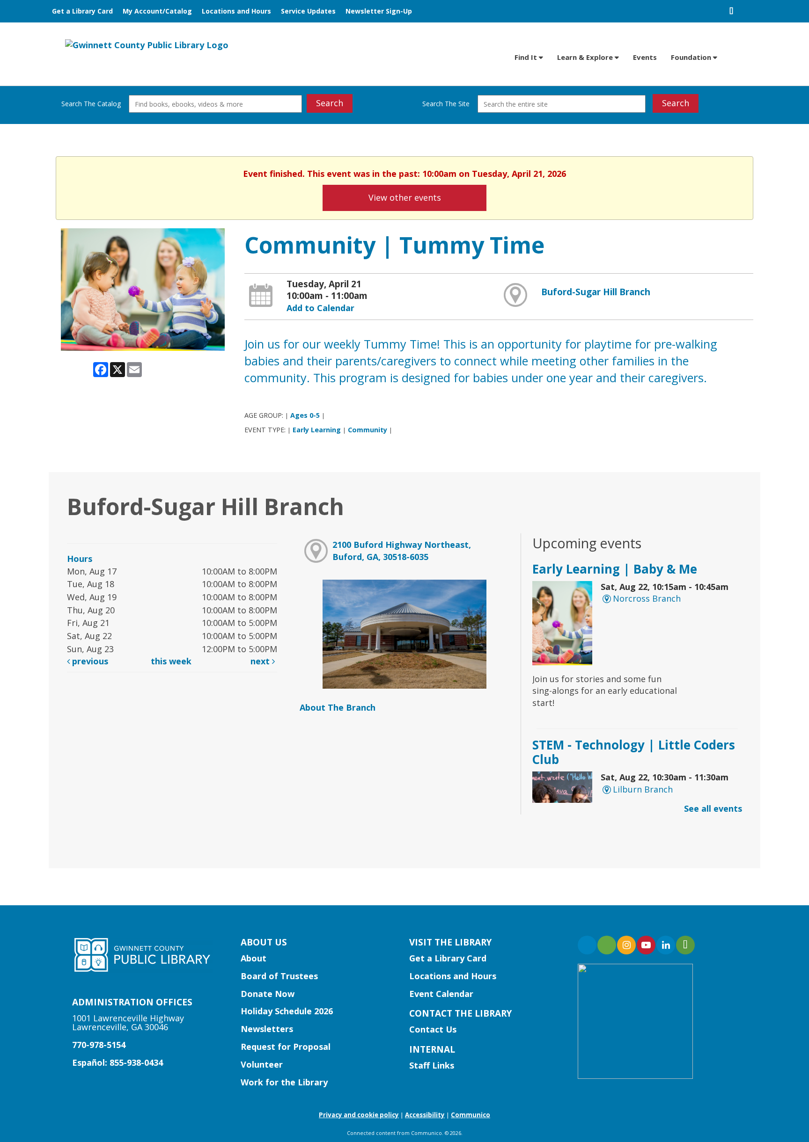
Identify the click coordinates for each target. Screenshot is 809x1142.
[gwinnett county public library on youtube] (646, 945)
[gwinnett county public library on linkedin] (665, 945)
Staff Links (431, 1065)
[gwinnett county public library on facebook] (587, 945)
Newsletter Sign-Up (379, 11)
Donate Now (267, 993)
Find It (527, 57)
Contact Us (432, 1029)
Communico (470, 1115)
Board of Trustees (279, 976)
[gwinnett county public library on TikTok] (685, 945)
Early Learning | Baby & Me (614, 568)
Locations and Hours (236, 11)
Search (329, 103)
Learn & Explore (586, 57)
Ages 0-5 (305, 415)
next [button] (261, 661)
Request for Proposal (286, 1046)
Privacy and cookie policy (359, 1115)
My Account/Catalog (157, 11)
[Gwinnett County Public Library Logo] (146, 44)
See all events (713, 808)
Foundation (692, 57)
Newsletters (267, 1028)
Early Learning (317, 429)
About (253, 958)
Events (645, 57)
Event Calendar (441, 993)
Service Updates (308, 11)
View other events (404, 197)
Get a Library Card (82, 11)
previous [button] (89, 661)
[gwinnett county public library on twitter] (606, 945)
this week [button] (171, 661)
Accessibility (425, 1115)
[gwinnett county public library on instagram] (626, 945)
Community (367, 429)
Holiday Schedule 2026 (287, 1011)
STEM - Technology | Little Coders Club (633, 752)
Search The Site (446, 103)
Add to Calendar (320, 307)
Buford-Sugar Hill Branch (595, 292)
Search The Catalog (91, 103)
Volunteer (262, 1064)
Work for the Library (284, 1082)
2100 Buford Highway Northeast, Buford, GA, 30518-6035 (401, 550)
